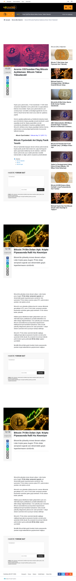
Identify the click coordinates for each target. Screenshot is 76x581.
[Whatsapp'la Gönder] (7, 86)
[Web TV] (68, 1)
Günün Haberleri (16, 1)
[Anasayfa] (4, 1)
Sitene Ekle (28, 1)
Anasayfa (24, 574)
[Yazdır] (7, 91)
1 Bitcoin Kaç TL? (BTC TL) (38, 135)
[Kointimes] (10, 7)
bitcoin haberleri (21, 161)
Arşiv (23, 1)
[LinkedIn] (7, 83)
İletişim (34, 574)
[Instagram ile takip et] (67, 574)
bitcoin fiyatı (20, 164)
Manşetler (9, 1)
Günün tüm (67, 14)
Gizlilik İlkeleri (41, 574)
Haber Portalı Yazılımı (11, 578)
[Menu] (66, 7)
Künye (29, 574)
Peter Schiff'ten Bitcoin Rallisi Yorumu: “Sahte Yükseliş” (36, 14)
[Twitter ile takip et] (63, 574)
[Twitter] (7, 80)
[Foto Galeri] (72, 1)
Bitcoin (18, 162)
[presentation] (9, 14)
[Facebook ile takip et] (59, 574)
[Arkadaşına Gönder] (7, 88)
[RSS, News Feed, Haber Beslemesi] (71, 574)
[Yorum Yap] (7, 94)
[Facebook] (7, 77)
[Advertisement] (38, 32)
